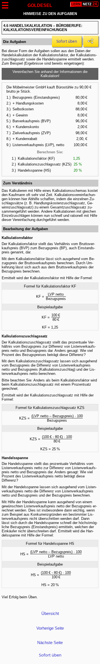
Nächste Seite (50, 642)
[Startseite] (84, 4)
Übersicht (50, 613)
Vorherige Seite (50, 628)
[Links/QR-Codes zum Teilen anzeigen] (90, 41)
